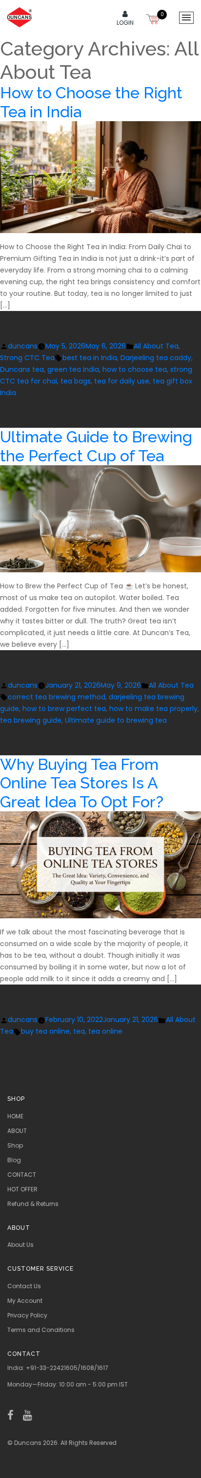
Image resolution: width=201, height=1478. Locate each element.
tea (79, 1031)
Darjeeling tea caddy (156, 358)
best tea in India (89, 358)
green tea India (73, 369)
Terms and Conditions (41, 1330)
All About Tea (156, 346)
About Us (20, 1245)
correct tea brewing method (56, 697)
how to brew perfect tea (64, 708)
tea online (105, 1031)
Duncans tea (22, 369)
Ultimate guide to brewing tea (116, 720)
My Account (24, 1300)
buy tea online (45, 1031)
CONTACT (21, 1174)
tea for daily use (121, 381)
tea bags (75, 381)
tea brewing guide (30, 720)
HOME (15, 1116)
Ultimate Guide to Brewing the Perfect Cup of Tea (96, 446)
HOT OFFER (22, 1189)
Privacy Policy (27, 1315)
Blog (14, 1160)
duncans (23, 346)
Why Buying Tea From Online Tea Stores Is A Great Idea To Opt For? (81, 783)
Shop (15, 1145)
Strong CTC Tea (27, 358)
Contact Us (24, 1286)
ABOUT (17, 1131)
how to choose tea (134, 369)
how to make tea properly (153, 708)
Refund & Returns (33, 1204)
